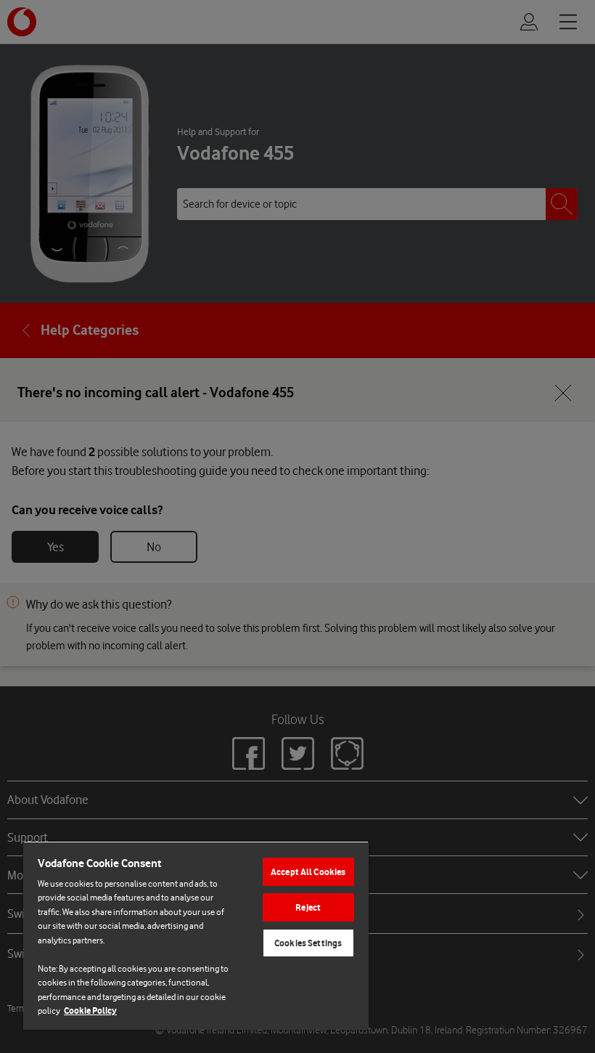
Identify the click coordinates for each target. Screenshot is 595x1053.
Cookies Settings (308, 943)
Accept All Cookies (308, 871)
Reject (308, 907)
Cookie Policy (90, 1010)
